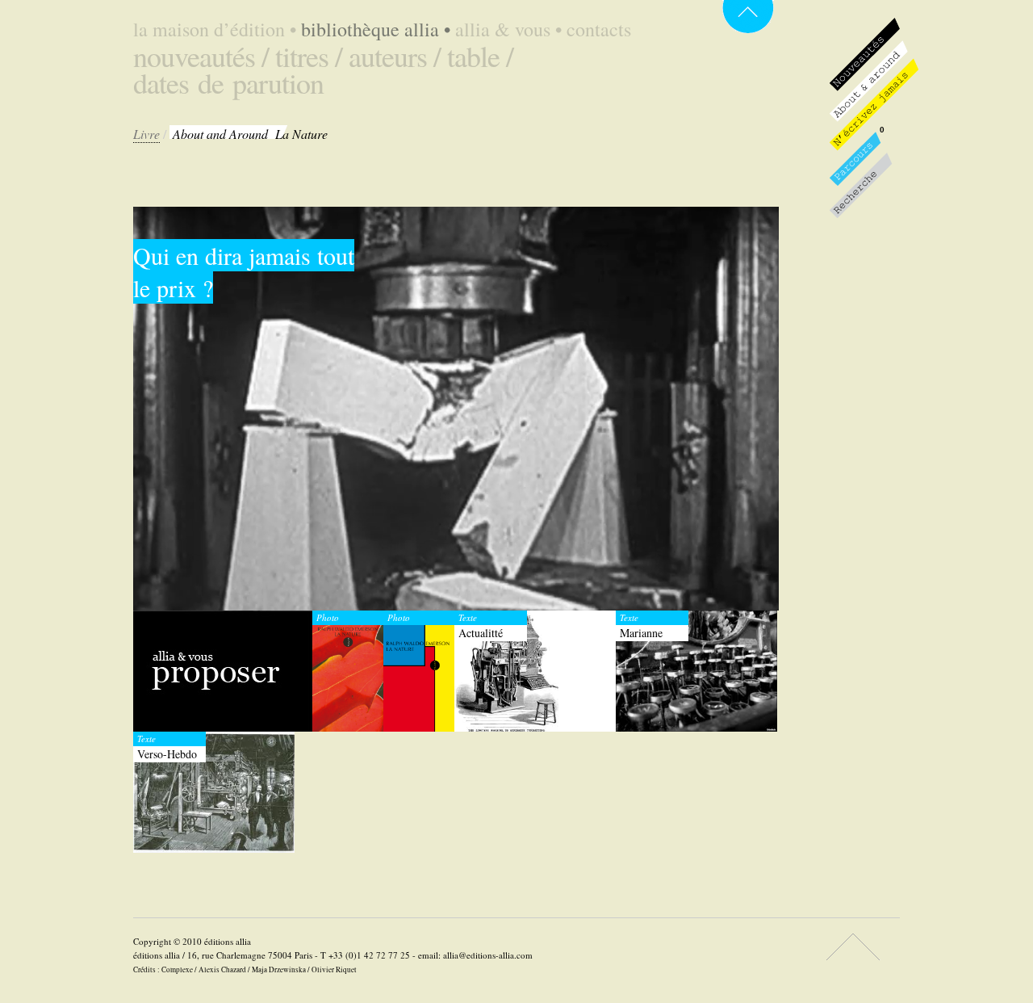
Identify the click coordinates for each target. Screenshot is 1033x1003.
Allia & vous (508, 29)
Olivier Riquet (334, 969)
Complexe (177, 969)
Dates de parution (228, 82)
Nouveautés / (201, 55)
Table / (480, 55)
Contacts (599, 29)
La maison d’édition (214, 29)
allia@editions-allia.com (488, 955)
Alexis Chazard (222, 969)
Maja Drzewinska (279, 969)
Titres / (308, 55)
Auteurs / (395, 55)
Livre (146, 133)
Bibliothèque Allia (375, 29)
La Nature (250, 133)
